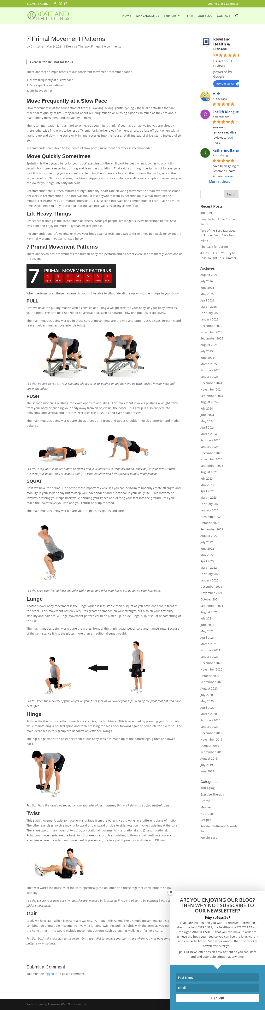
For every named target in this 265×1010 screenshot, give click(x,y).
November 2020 (211, 669)
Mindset (206, 807)
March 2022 (208, 567)
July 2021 (206, 618)
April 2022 (207, 561)
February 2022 (210, 574)
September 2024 (211, 396)
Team (189, 16)
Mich (216, 94)
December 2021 (211, 586)
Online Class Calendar (223, 4)
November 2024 (211, 389)
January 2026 (209, 319)
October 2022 (209, 523)
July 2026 (206, 281)
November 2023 (211, 459)
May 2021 (207, 631)
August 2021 (209, 612)
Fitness (96, 46)
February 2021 (210, 650)
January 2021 (209, 657)
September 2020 (211, 682)
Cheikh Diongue (225, 112)
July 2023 (206, 478)
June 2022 (207, 548)
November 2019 (211, 739)
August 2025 (209, 345)
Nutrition (206, 814)
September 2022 (211, 529)
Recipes (205, 820)
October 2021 (209, 599)
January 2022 (209, 580)
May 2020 (207, 701)
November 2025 (211, 332)
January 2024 (209, 447)
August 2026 (209, 275)
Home (126, 16)
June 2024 (207, 415)
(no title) (206, 213)
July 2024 (206, 408)
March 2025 (208, 364)
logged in (51, 974)
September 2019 (211, 752)
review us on (225, 83)
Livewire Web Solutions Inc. (68, 1004)
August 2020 (209, 688)
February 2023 (210, 504)
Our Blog (205, 16)
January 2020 (209, 727)
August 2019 (209, 758)
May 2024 (207, 421)
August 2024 (209, 402)
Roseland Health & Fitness (221, 44)
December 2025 (211, 326)
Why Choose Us (147, 16)
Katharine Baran (226, 150)
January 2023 (209, 510)
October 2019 (209, 746)
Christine (37, 46)
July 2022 (206, 542)
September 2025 (211, 338)
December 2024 (211, 383)
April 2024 (207, 427)
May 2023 (207, 485)
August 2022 (209, 536)
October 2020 (209, 676)
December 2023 (211, 453)
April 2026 (207, 300)
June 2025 (207, 358)
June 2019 (207, 771)
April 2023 (207, 491)
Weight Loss (208, 838)
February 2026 (210, 313)
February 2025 (210, 370)
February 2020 (210, 720)
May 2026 (207, 294)
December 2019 (211, 733)
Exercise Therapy (78, 46)
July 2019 (206, 765)
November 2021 (211, 593)
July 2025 (206, 351)
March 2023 (208, 497)
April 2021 (207, 638)
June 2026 (207, 287)
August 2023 (209, 472)
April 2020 (207, 708)
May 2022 (207, 555)
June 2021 (207, 625)
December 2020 (211, 663)
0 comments (112, 46)
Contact (223, 16)
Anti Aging (207, 788)
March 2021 (208, 644)
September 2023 (211, 466)
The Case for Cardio (214, 247)
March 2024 (208, 434)
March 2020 (208, 714)
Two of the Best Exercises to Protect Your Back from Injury (218, 235)
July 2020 (206, 695)
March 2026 (208, 306)
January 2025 (209, 377)
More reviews (219, 181)
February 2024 (210, 440)
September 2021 (211, 606)
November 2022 (211, 517)
